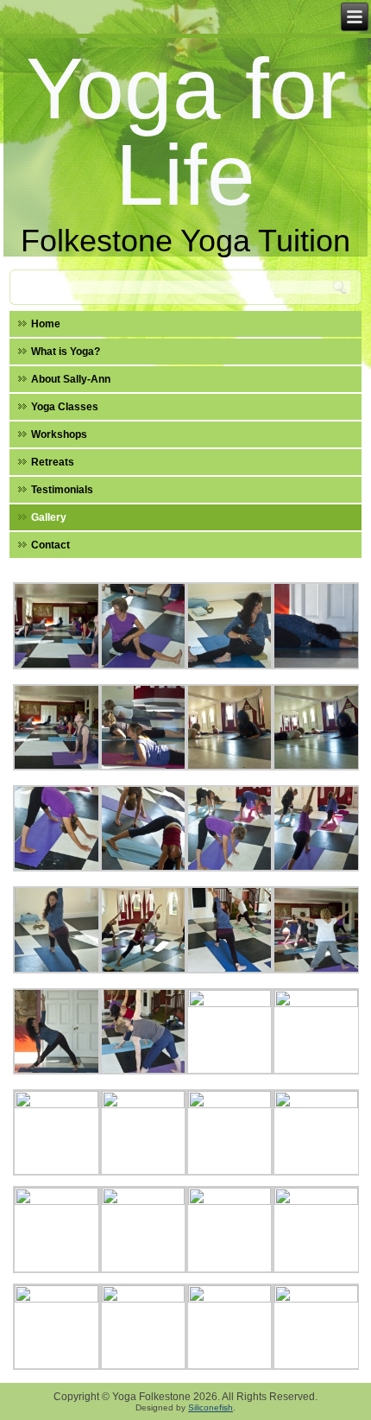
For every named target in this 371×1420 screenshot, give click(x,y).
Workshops (59, 434)
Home (45, 324)
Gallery (48, 517)
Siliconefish (210, 1407)
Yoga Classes (64, 407)
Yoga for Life (186, 131)
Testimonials (62, 490)
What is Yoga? (65, 351)
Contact (50, 545)
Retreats (52, 462)
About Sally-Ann (70, 379)
